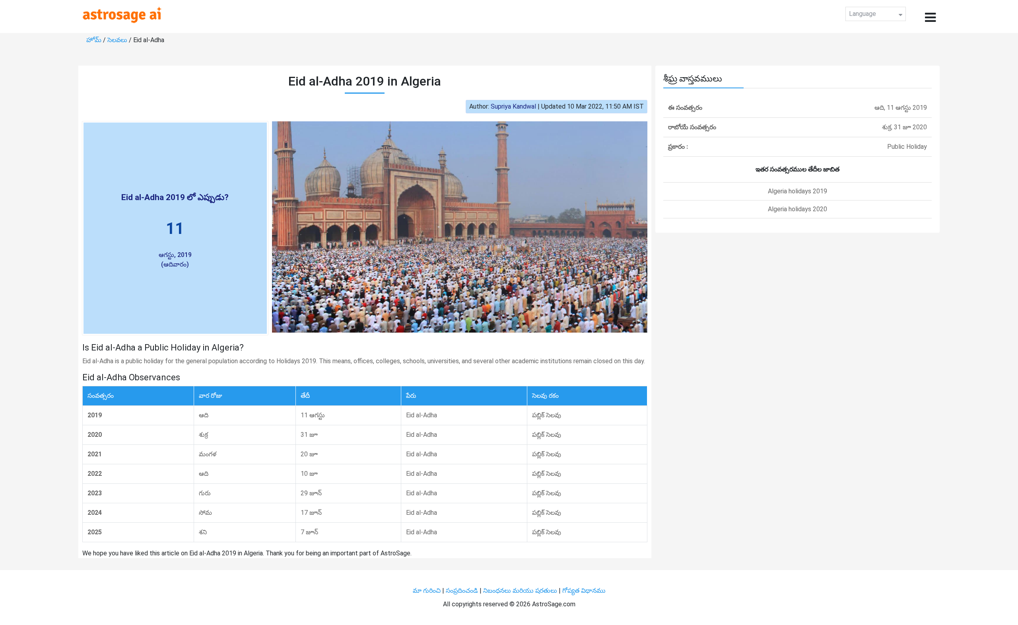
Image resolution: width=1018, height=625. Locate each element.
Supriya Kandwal (513, 106)
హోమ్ (94, 40)
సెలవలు (118, 40)
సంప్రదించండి (463, 590)
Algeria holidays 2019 (797, 191)
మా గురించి (427, 590)
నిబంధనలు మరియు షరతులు (521, 590)
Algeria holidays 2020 (797, 209)
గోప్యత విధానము (584, 590)
